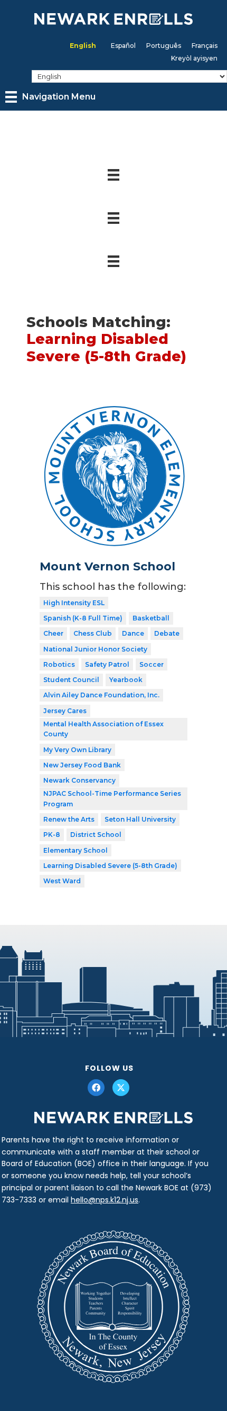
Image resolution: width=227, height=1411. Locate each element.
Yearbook (126, 680)
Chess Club (92, 633)
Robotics (59, 664)
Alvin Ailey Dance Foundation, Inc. (101, 695)
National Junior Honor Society (95, 649)
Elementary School (75, 850)
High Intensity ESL (74, 603)
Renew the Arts (68, 819)
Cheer (53, 633)
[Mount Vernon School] (113, 409)
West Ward (62, 881)
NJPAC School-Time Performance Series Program (112, 799)
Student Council (71, 680)
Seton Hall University (140, 819)
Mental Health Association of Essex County (103, 729)
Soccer (151, 664)
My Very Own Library (77, 750)
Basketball (151, 618)
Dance (133, 633)
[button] (96, 1087)
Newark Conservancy (79, 780)
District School (95, 834)
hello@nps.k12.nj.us (104, 1200)
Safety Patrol (107, 664)
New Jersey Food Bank (82, 765)
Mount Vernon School (107, 566)
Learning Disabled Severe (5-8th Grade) (110, 866)
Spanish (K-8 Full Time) (82, 618)
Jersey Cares (65, 711)
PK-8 (51, 834)
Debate (166, 633)
